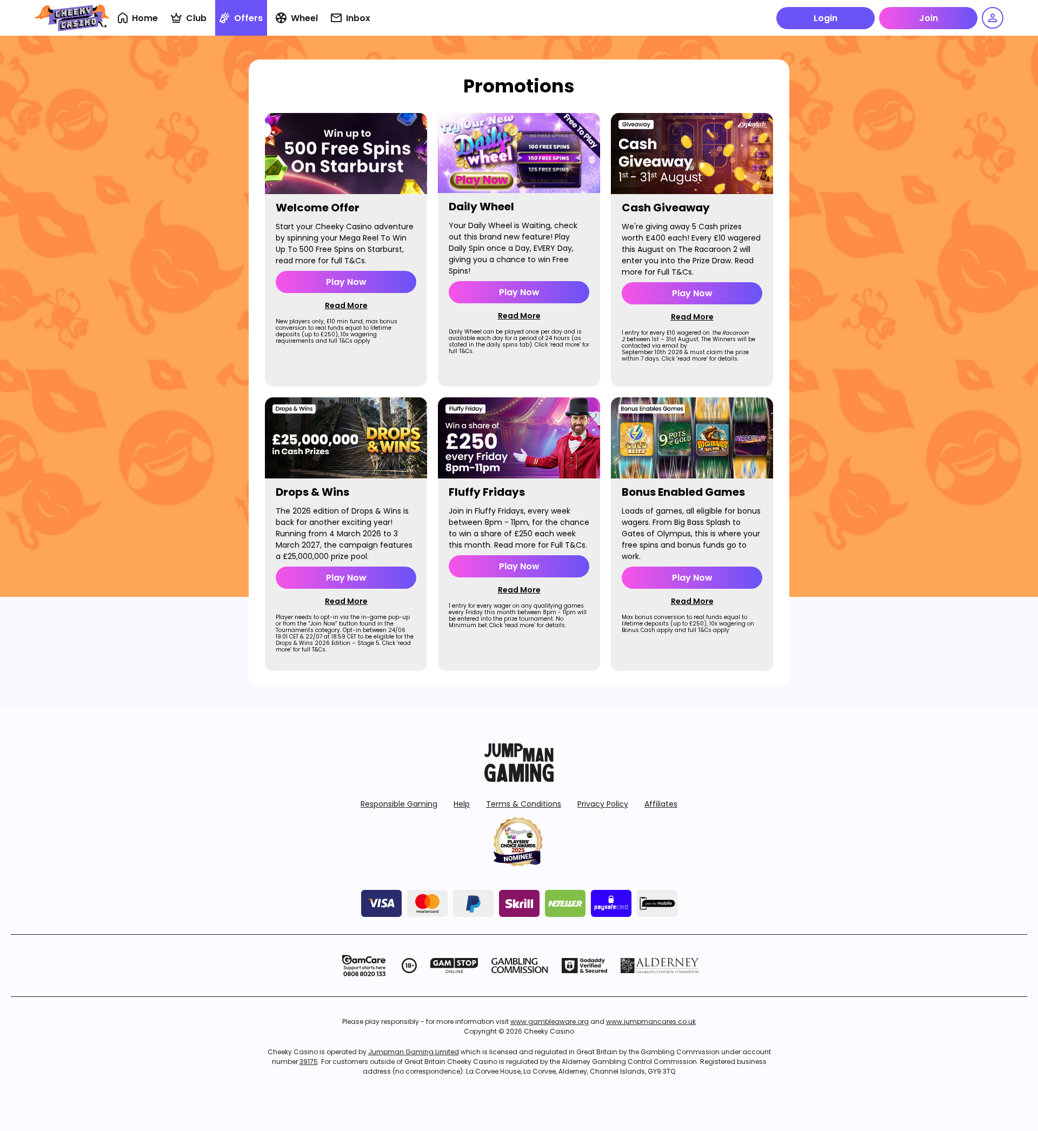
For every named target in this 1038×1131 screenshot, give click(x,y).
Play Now (346, 282)
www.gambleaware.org (549, 1021)
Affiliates (660, 804)
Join (928, 18)
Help (462, 804)
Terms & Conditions (523, 804)
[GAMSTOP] (454, 965)
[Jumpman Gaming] (519, 779)
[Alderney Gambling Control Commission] (660, 965)
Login (825, 18)
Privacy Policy (602, 804)
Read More (346, 305)
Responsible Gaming (399, 804)
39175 (309, 1061)
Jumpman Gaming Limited (413, 1051)
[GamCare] (364, 965)
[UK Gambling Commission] (519, 965)
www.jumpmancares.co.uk (651, 1021)
